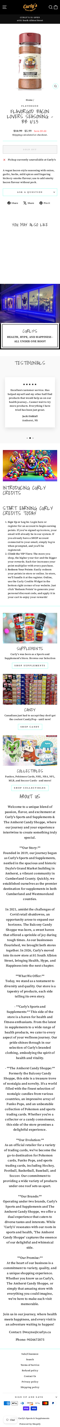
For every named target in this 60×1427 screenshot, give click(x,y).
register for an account (22, 526)
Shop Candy (30, 726)
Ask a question (30, 192)
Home (29, 100)
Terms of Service (30, 1365)
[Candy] (30, 689)
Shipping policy (30, 1387)
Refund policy (30, 1370)
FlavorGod (30, 106)
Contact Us (30, 1376)
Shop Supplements (30, 665)
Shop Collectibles (30, 788)
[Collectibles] (30, 750)
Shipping (17, 134)
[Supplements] (30, 628)
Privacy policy (30, 1381)
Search (30, 1359)
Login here (37, 522)
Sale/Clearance (30, 1354)
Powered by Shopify (30, 1424)
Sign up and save (29, 1397)
